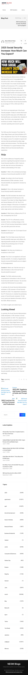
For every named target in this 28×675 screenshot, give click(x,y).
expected (6, 379)
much (2, 381)
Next (13, 398)
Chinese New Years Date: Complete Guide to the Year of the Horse (13, 432)
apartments (14, 499)
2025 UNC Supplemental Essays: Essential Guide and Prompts (20, 392)
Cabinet (14, 540)
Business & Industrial (14, 533)
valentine (14, 635)
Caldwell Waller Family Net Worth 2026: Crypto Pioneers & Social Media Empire (14, 441)
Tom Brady (14, 628)
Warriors (14, 648)
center (14, 547)
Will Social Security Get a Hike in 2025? (12, 473)
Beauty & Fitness (14, 526)
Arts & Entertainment (14, 513)
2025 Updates (13, 10)
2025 (14, 492)
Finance (14, 567)
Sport (14, 614)
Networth (14, 608)
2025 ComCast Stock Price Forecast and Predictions (8, 402)
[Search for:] (12, 415)
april (14, 506)
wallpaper (14, 641)
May (14, 601)
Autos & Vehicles (14, 519)
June (14, 587)
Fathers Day (14, 560)
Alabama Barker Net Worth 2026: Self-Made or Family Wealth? (13, 449)
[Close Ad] (14, 674)
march (14, 594)
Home (4, 10)
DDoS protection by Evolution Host (14, 672)
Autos (23, 10)
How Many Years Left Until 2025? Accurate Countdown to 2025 (13, 465)
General (14, 580)
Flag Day (14, 574)
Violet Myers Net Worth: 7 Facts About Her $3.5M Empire (13, 457)
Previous (15, 387)
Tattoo (14, 621)
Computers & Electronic (14, 553)
